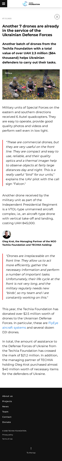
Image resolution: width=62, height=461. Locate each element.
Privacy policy (7, 435)
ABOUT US (7, 396)
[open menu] (3, 3)
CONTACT (7, 417)
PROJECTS (7, 401)
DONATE (6, 422)
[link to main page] (31, 3)
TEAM (5, 411)
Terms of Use (7, 439)
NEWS (5, 406)
